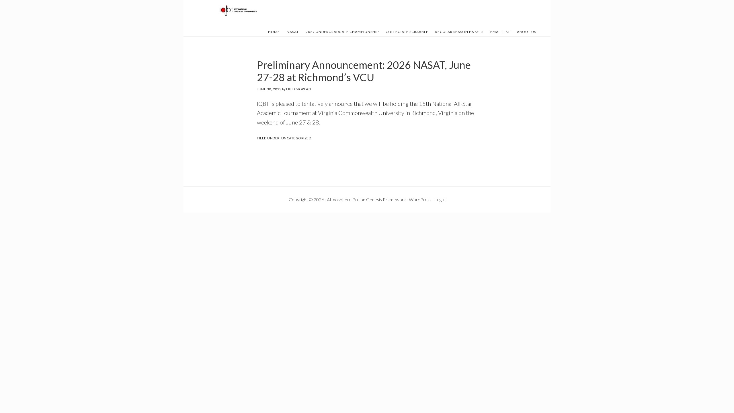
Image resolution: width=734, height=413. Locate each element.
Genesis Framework (386, 199)
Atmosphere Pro (343, 199)
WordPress (420, 199)
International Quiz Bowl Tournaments (238, 11)
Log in (440, 199)
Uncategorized (296, 138)
